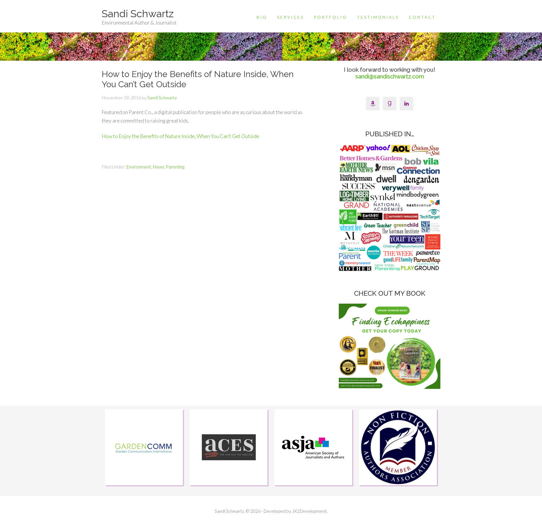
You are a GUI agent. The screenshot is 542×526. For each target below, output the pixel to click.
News (158, 166)
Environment (138, 166)
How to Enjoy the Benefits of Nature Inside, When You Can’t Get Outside (180, 136)
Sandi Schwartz (138, 13)
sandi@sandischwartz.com (389, 76)
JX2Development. (309, 511)
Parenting (175, 166)
